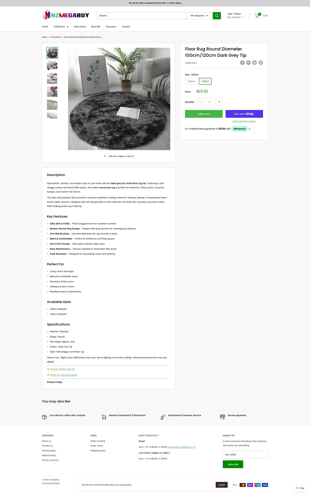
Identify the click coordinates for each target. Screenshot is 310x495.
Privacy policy (49, 450)
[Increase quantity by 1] (219, 102)
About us (46, 441)
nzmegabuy (191, 63)
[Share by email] (260, 62)
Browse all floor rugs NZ (62, 369)
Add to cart (204, 114)
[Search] (217, 15)
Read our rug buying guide (64, 375)
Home (45, 26)
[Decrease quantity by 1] (200, 102)
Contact (126, 26)
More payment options (244, 121)
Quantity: (190, 102)
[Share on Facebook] (242, 62)
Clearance (111, 26)
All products (56, 37)
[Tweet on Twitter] (254, 62)
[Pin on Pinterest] (248, 62)
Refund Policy (49, 455)
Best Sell (95, 26)
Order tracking (97, 441)
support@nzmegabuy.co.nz (182, 447)
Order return (96, 445)
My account (234, 17)
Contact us (47, 445)
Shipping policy (98, 450)
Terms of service (50, 460)
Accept (222, 485)
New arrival (80, 26)
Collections (59, 26)
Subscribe (233, 464)
